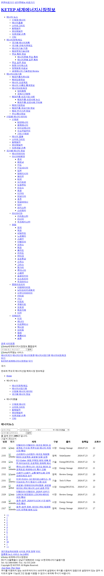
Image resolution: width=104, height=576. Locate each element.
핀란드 (20, 253)
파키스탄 (21, 207)
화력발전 (16, 28)
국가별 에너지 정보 (15, 151)
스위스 (20, 262)
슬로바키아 (22, 276)
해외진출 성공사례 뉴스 (28, 99)
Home (9, 376)
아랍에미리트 (23, 287)
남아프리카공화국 (26, 290)
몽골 (19, 190)
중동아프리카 (18, 284)
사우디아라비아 (24, 293)
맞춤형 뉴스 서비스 (10, 554)
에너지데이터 (18, 153)
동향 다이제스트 (20, 65)
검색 (29, 349)
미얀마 (20, 193)
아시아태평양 (18, 156)
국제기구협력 (23, 94)
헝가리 (20, 267)
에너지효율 (17, 23)
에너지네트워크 (19, 88)
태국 (19, 179)
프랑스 (20, 244)
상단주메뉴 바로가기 (25, 2)
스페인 (20, 239)
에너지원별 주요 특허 (27, 57)
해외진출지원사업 (20, 77)
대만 (19, 205)
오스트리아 (22, 279)
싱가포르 (21, 182)
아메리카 (16, 316)
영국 (19, 227)
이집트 (20, 301)
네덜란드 (21, 233)
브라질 (20, 330)
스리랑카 (21, 210)
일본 (19, 170)
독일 (19, 230)
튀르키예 (21, 310)
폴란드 (20, 250)
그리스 (20, 264)
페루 (19, 338)
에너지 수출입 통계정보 (23, 85)
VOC (38, 551)
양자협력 (21, 91)
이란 (19, 313)
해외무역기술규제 (20, 51)
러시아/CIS (17, 213)
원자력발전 (17, 31)
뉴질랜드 (21, 185)
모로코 (20, 307)
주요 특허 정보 (19, 54)
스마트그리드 (18, 25)
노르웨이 (21, 236)
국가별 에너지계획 (21, 42)
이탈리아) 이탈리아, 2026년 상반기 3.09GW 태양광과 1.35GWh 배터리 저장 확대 (32, 494)
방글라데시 (22, 202)
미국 (19, 318)
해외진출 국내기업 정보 (23, 108)
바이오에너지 (23, 128)
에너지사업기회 (14, 74)
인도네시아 (22, 168)
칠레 (19, 333)
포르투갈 (21, 259)
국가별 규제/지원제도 (22, 45)
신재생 (15, 119)
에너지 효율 (17, 136)
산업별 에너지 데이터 (16, 116)
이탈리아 (21, 242)
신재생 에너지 (18, 20)
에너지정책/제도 (14, 40)
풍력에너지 (22, 125)
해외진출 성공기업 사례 (23, 97)
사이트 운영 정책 (27, 551)
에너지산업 (17, 355)
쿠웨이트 (21, 304)
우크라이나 (22, 281)
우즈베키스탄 (23, 222)
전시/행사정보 (18, 114)
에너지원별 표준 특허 (27, 60)
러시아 (20, 219)
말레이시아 (22, 173)
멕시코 (20, 327)
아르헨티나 (22, 324)
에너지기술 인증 (20, 48)
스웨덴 (20, 273)
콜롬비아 (21, 335)
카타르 (20, 296)
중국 (19, 159)
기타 (14, 37)
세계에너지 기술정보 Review (25, 71)
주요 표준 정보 (19, 62)
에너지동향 (29, 355)
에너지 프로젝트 (20, 82)
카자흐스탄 (22, 216)
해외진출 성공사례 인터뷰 (29, 102)
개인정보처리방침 (9, 551)
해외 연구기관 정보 (21, 111)
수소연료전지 (23, 131)
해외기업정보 (18, 105)
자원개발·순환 (19, 34)
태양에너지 (22, 122)
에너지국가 (6, 355)
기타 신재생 (23, 133)
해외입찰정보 (18, 79)
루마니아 (21, 270)
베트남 (20, 162)
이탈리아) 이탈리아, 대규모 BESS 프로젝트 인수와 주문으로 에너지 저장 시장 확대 (33, 448)
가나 (19, 298)
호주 (19, 199)
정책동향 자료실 (20, 68)
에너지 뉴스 (12, 17)
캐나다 (20, 321)
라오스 (20, 188)
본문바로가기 (7, 2)
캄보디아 (21, 196)
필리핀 (20, 176)
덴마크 (20, 256)
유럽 (14, 225)
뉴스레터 (24, 554)
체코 (19, 247)
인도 (19, 165)
